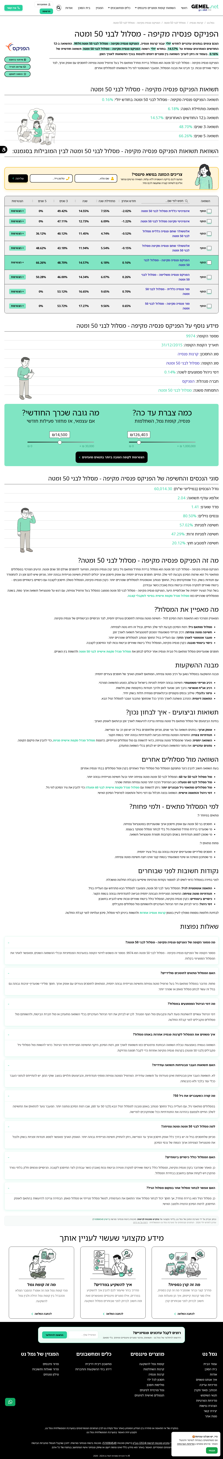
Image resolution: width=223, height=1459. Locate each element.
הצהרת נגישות (208, 1406)
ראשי (184, 8)
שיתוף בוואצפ (16, 59)
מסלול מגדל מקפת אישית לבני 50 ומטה (105, 651)
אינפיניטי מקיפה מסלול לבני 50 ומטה (165, 221)
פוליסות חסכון (155, 1385)
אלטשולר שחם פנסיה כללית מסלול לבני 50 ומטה (166, 233)
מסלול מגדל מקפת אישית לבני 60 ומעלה (112, 787)
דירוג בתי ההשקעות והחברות (93, 1369)
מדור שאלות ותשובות (45, 1369)
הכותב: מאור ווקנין (205, 1390)
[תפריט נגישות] (3, 149)
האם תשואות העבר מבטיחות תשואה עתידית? (183, 1065)
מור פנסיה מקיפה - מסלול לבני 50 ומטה (167, 306)
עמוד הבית (210, 1364)
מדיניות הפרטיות (206, 1400)
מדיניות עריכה (208, 1385)
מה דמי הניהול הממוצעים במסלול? (191, 1004)
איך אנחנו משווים (206, 1380)
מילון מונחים (51, 1374)
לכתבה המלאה (185, 1314)
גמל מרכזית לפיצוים (152, 1390)
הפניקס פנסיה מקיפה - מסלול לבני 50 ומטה (167, 262)
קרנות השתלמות (153, 1369)
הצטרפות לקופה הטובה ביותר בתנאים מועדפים (113, 457)
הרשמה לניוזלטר (54, 1334)
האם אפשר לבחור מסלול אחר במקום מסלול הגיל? (181, 1188)
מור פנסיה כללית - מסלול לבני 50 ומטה (167, 291)
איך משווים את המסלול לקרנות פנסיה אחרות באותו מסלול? (174, 1034)
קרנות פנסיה (188, 353)
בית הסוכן (84, 8)
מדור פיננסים (51, 1364)
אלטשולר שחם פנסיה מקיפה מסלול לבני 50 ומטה (166, 248)
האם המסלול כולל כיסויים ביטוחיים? (190, 1157)
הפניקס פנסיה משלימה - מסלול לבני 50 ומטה (165, 277)
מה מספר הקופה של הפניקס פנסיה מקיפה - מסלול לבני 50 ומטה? (170, 942)
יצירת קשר (210, 1411)
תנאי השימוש (209, 1395)
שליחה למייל (15, 66)
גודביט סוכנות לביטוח (148, 1219)
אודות (68, 8)
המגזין (99, 8)
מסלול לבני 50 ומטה (182, 363)
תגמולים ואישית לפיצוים (149, 1395)
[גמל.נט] (205, 6)
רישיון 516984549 (101, 1219)
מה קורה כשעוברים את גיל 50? (194, 1096)
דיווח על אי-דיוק (140, 1222)
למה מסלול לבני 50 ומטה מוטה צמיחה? (188, 1126)
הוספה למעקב (16, 74)
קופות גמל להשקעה (151, 1364)
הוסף (203, 211)
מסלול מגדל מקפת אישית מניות (74, 740)
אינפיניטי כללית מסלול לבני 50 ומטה (165, 211)
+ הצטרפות (17, 211)
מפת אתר (211, 1416)
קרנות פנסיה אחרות (153, 913)
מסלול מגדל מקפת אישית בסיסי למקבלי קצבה (158, 596)
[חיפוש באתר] (58, 8)
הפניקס (188, 381)
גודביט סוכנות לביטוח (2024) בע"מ (151, 1443)
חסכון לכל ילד (155, 1380)
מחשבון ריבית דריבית (98, 1364)
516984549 (110, 1443)
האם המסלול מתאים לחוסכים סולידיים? (188, 973)
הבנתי (212, 1450)
